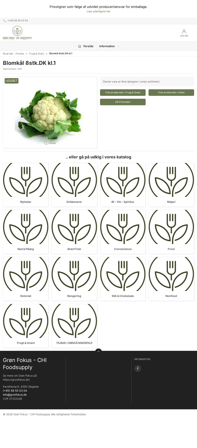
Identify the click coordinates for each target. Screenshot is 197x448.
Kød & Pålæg (26, 249)
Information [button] (107, 46)
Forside (20, 53)
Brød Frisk (74, 249)
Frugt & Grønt (36, 53)
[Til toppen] (98, 352)
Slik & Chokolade (123, 296)
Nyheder (25, 201)
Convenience (123, 249)
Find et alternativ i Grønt (171, 92)
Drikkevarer (74, 201)
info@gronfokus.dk (15, 394)
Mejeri (171, 201)
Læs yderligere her (98, 11)
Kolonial (25, 296)
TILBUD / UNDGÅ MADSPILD (74, 342)
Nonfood (171, 296)
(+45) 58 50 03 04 (15, 390)
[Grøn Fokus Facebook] (137, 368)
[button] (50, 112)
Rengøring (74, 296)
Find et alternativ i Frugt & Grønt (122, 92)
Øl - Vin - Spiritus (122, 201)
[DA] (17, 33)
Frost (171, 249)
